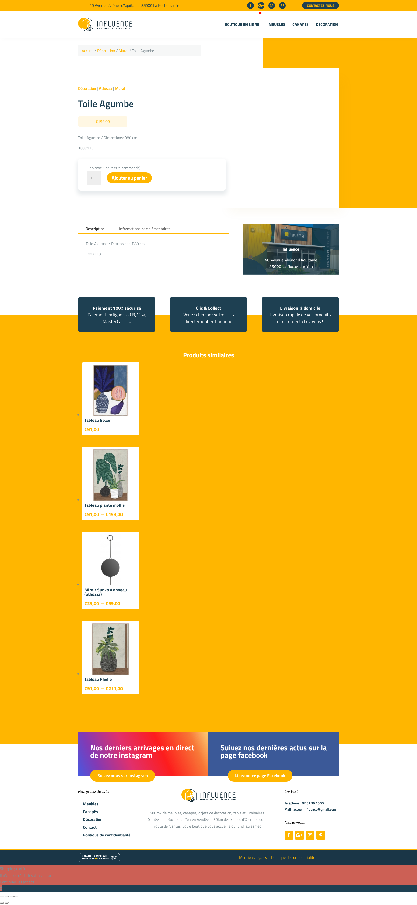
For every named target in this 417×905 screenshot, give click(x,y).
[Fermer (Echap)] (16, 896)
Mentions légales (253, 857)
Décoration (106, 51)
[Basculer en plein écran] (7, 896)
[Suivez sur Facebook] (250, 5)
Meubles (90, 804)
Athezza (105, 88)
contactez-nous (320, 5)
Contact (90, 827)
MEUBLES (277, 24)
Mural (123, 51)
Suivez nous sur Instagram (122, 775)
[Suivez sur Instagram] (271, 5)
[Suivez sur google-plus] (261, 5)
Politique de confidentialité (107, 835)
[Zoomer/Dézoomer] (2, 896)
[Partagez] (12, 896)
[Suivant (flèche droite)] (7, 903)
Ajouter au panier (129, 178)
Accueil (88, 51)
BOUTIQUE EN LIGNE (242, 24)
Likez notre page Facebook (260, 775)
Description (95, 229)
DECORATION (327, 24)
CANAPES (300, 24)
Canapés (90, 811)
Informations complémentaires (144, 229)
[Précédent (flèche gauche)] (2, 903)
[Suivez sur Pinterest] (282, 5)
